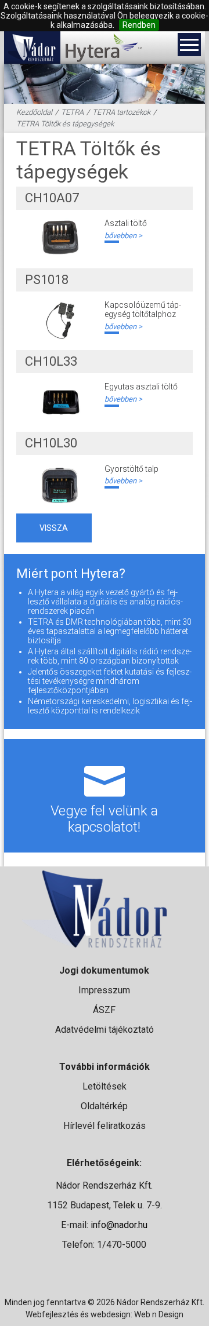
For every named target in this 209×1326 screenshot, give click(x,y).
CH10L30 (51, 443)
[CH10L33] (60, 402)
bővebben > (123, 235)
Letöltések (104, 1086)
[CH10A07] (60, 238)
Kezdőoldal (34, 112)
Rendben (139, 25)
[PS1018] (60, 320)
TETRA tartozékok (121, 112)
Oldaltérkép (104, 1106)
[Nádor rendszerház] (32, 47)
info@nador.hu (119, 1224)
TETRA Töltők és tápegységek (65, 123)
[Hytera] (103, 47)
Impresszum (104, 990)
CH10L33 (51, 361)
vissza (53, 528)
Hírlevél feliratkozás (104, 1125)
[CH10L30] (60, 484)
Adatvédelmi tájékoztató (104, 1029)
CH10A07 (52, 198)
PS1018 (47, 279)
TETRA (72, 112)
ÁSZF (104, 1009)
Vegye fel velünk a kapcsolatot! (104, 819)
